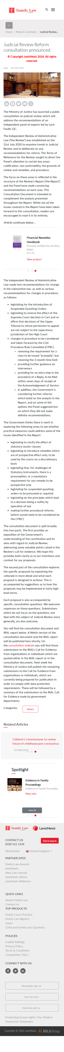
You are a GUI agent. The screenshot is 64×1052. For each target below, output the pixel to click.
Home (9, 31)
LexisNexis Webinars (18, 881)
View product (28, 259)
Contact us (12, 904)
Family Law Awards (17, 864)
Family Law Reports (17, 918)
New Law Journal (16, 872)
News (30, 709)
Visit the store (31, 997)
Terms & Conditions (17, 950)
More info (27, 793)
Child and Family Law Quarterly (25, 927)
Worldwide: (13, 851)
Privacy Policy (14, 946)
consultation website (21, 645)
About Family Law (16, 900)
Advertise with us (31, 1008)
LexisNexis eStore (16, 877)
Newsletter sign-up (31, 986)
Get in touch (50, 840)
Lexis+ (9, 923)
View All (32, 810)
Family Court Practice (18, 914)
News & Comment (26, 31)
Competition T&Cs (16, 954)
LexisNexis (11, 868)
